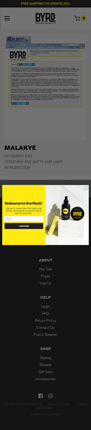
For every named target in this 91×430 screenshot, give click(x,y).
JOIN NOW (24, 226)
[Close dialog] (86, 188)
